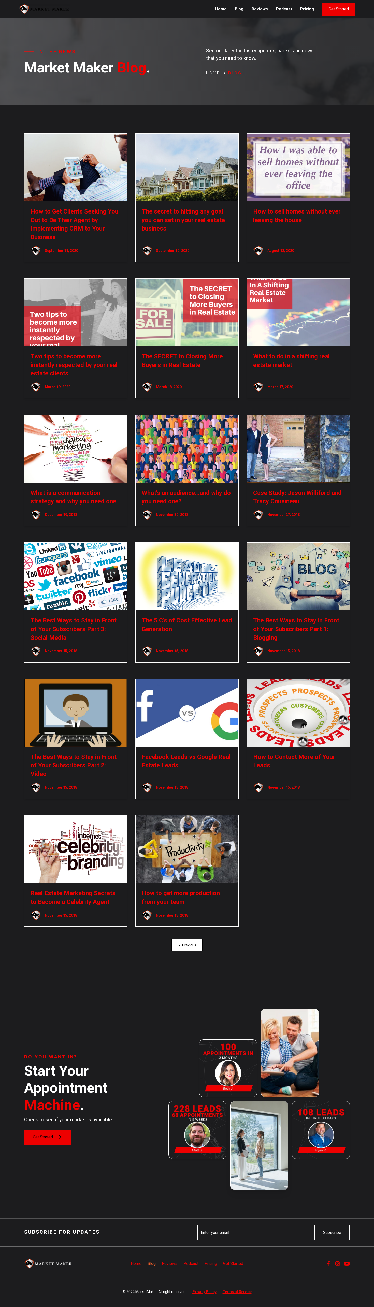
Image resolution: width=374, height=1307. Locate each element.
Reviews (260, 9)
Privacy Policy (204, 1292)
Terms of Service (237, 1292)
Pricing (307, 9)
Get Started (339, 9)
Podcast (284, 9)
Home (221, 9)
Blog (239, 9)
